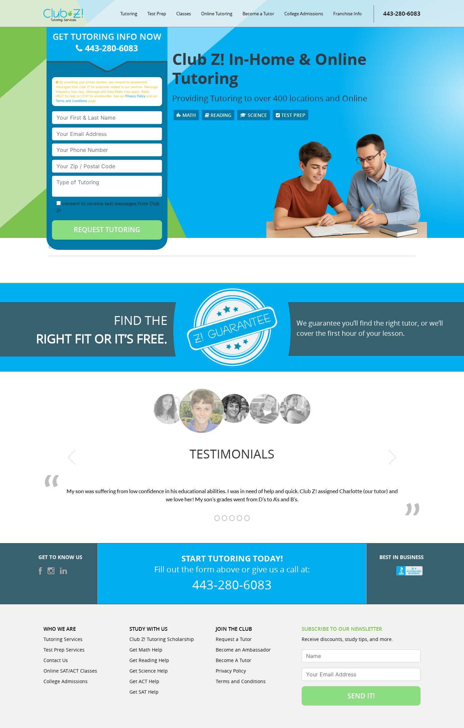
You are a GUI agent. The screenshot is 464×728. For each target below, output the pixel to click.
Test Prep (156, 14)
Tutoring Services (63, 639)
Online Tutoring (216, 14)
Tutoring (128, 14)
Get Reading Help (149, 660)
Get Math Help (145, 649)
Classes (183, 14)
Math (188, 115)
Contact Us (55, 660)
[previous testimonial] (71, 457)
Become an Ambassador (243, 649)
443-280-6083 (402, 13)
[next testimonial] (392, 457)
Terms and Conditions (71, 101)
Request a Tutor (234, 639)
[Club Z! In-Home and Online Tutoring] (63, 14)
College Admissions (303, 14)
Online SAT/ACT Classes (70, 671)
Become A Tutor (233, 660)
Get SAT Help (144, 692)
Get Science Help (148, 671)
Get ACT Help (144, 681)
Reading (220, 115)
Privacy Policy (135, 96)
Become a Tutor (258, 14)
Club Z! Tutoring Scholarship (161, 639)
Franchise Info (347, 14)
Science (256, 115)
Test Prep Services (64, 649)
